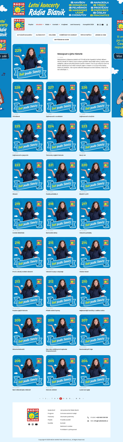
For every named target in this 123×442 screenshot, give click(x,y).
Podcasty (51, 417)
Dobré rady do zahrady (68, 35)
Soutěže (50, 423)
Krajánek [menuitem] (65, 24)
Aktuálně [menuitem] (39, 24)
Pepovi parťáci (86, 35)
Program (51, 413)
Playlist (50, 420)
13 (69, 398)
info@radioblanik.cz (101, 421)
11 (63, 398)
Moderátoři (51, 410)
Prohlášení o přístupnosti (68, 430)
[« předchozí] (40, 398)
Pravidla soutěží (65, 420)
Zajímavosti (40, 35)
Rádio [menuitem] (47, 24)
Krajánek (52, 35)
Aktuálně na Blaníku (24, 35)
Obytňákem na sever (61, 40)
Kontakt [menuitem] (55, 24)
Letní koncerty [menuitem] (75, 24)
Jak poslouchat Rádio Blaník (69, 410)
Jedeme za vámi (100, 35)
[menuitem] (107, 24)
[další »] (82, 398)
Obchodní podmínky (67, 417)
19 (79, 398)
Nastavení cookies (66, 426)
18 (76, 398)
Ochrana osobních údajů (68, 413)
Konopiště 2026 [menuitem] (88, 24)
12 (66, 398)
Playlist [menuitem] (30, 24)
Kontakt (63, 423)
